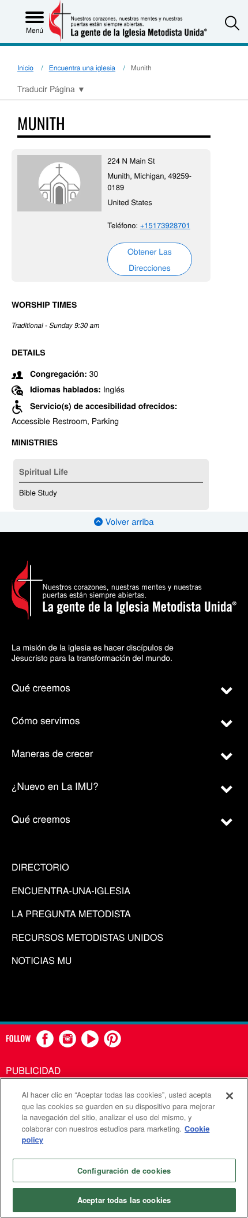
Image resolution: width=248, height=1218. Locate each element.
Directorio (40, 867)
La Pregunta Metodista (71, 914)
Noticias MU (42, 961)
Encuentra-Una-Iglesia (71, 891)
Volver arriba (128, 522)
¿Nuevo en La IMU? (55, 785)
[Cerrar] (229, 1096)
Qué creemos (41, 687)
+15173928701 (165, 225)
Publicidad (33, 1070)
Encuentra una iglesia (82, 68)
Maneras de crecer (52, 753)
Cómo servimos (46, 720)
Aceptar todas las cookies (124, 1199)
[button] (232, 23)
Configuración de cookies (124, 1170)
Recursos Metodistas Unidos (87, 938)
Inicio (25, 68)
